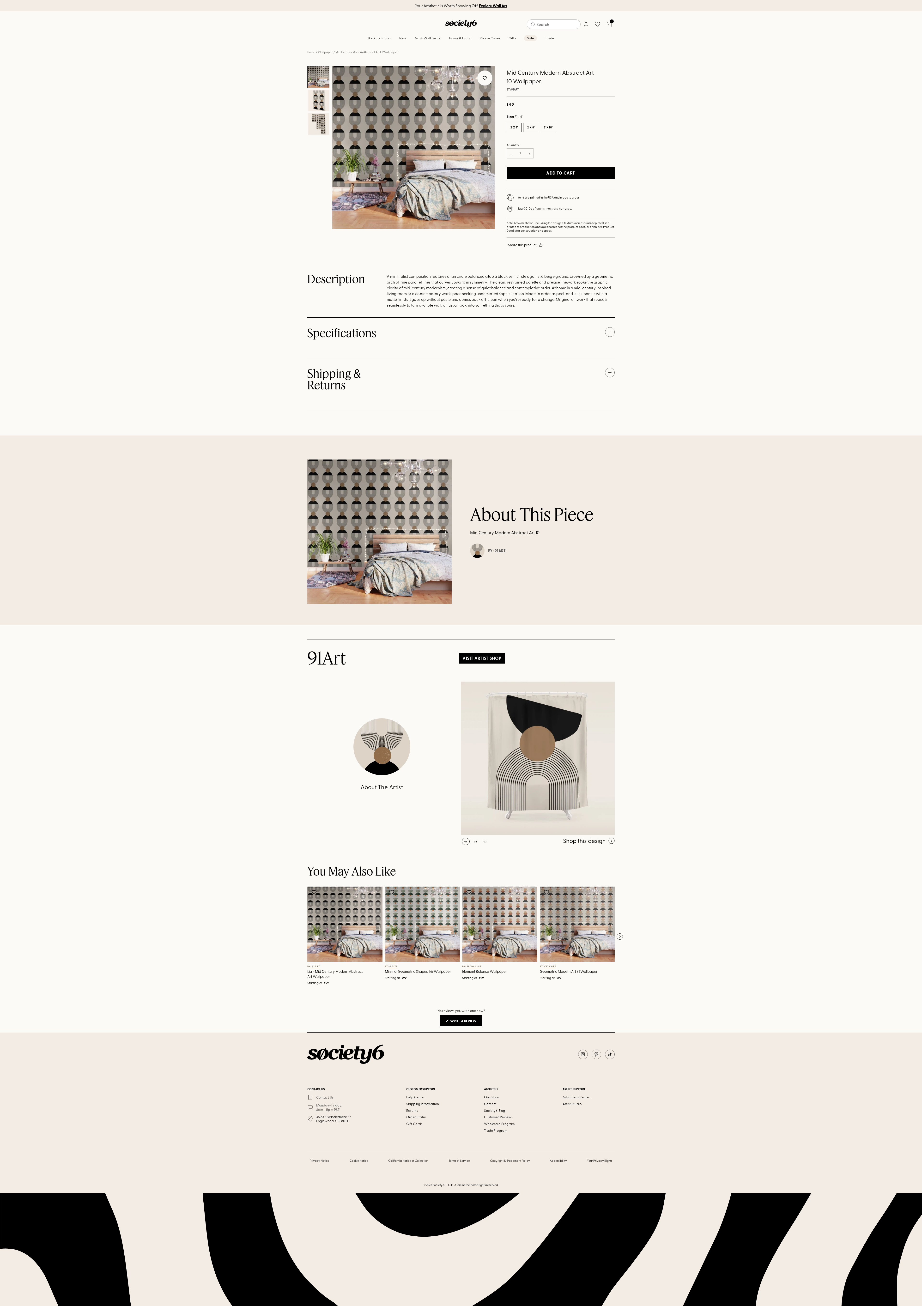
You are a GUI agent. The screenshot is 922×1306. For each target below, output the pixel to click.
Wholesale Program (499, 1123)
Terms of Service (459, 1160)
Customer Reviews (498, 1117)
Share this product (522, 244)
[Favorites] (597, 24)
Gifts (512, 38)
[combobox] (554, 24)
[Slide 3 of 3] (318, 124)
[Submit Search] (533, 24)
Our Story (491, 1097)
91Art (515, 89)
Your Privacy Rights (599, 1160)
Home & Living (460, 38)
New (402, 38)
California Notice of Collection (408, 1160)
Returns (412, 1110)
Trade (549, 38)
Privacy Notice (319, 1160)
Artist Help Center (576, 1097)
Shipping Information (422, 1103)
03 (485, 841)
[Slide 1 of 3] (318, 77)
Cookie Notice (359, 1160)
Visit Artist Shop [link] (481, 658)
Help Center (415, 1097)
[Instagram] (583, 1054)
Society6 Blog (494, 1110)
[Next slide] (619, 937)
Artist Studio (572, 1103)
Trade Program (495, 1130)
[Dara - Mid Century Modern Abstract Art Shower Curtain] (538, 758)
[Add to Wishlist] (315, 892)
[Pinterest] (596, 1054)
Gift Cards (414, 1123)
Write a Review (465, 1022)
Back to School (379, 38)
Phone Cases (490, 38)
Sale (530, 38)
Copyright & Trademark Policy (510, 1160)
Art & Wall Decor (428, 38)
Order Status (416, 1117)
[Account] (586, 24)
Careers (490, 1103)
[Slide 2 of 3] (318, 100)
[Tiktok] (610, 1054)
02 (475, 841)
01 (465, 841)
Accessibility (558, 1160)
